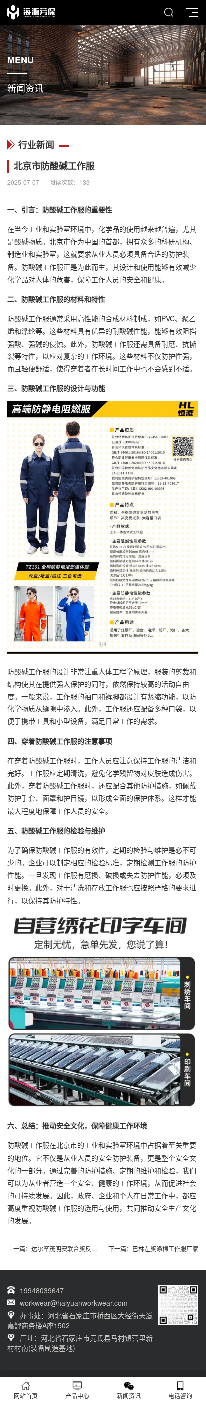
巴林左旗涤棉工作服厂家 (165, 1248)
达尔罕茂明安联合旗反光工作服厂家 (80, 1248)
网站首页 (26, 1395)
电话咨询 (180, 1395)
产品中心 (78, 1395)
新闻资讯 (129, 1395)
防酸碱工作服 (63, 209)
